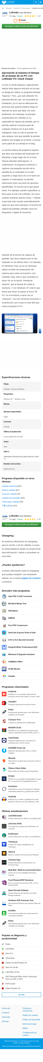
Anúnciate (6, 1017)
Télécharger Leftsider (10, 502)
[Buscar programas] (36, 2)
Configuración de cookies (29, 1034)
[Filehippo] (8, 2)
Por (12, 16)
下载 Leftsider (7, 506)
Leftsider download (9, 486)
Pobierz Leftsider (9, 490)
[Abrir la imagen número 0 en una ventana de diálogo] (19, 323)
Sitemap (5, 1021)
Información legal (29, 1024)
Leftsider (20, 12)
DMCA (25, 1028)
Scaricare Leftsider (9, 494)
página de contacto (31, 578)
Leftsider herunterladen (11, 498)
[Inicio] (3, 8)
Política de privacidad (31, 1020)
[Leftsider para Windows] (4, 14)
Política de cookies (30, 1015)
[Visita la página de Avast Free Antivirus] (21, 21)
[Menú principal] (40, 2)
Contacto (5, 1013)
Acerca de (6, 1008)
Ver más (21, 995)
